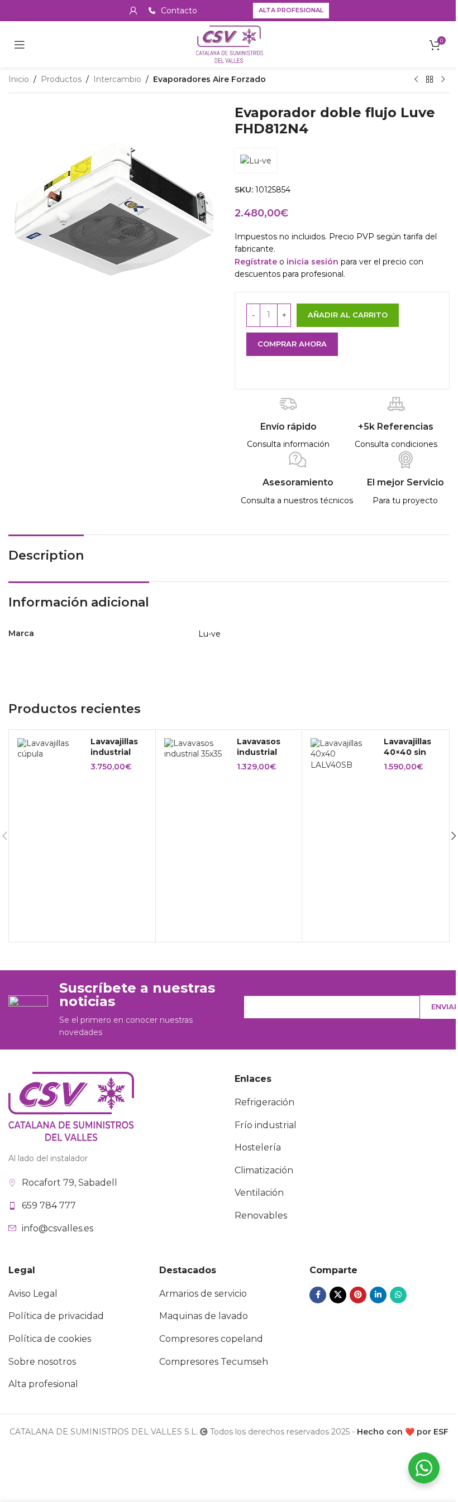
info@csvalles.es (57, 1228)
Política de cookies (49, 1338)
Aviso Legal (33, 1293)
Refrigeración (264, 1102)
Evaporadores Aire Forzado (209, 79)
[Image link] (71, 1106)
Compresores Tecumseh (213, 1361)
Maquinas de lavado (203, 1316)
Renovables (261, 1215)
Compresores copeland (211, 1338)
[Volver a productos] (429, 79)
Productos (61, 79)
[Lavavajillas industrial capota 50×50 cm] (49, 749)
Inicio (18, 79)
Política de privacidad (56, 1316)
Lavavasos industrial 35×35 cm (258, 752)
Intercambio (117, 79)
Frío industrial (266, 1125)
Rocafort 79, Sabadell (69, 1182)
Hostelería (258, 1147)
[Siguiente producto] (443, 79)
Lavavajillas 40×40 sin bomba (407, 752)
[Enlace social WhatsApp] (398, 1295)
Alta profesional (291, 10)
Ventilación (259, 1192)
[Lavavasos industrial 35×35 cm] (196, 749)
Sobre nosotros (42, 1361)
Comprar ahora (292, 343)
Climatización (264, 1170)
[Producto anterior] (416, 79)
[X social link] (338, 1295)
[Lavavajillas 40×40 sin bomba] (343, 754)
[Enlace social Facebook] (317, 1295)
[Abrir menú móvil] (19, 44)
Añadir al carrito (348, 314)
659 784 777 (49, 1205)
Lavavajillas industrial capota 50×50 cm (114, 757)
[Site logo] (229, 43)
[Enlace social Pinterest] (358, 1295)
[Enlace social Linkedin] (378, 1295)
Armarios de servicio (203, 1293)
